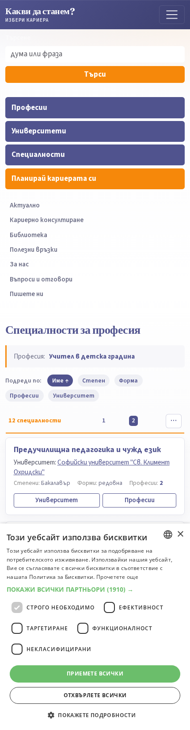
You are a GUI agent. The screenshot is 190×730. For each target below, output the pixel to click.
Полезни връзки (33, 249)
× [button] (180, 534)
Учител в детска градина (92, 356)
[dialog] (95, 626)
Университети (38, 131)
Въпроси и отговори (41, 279)
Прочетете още (117, 577)
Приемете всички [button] (95, 673)
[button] (95, 589)
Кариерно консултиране (47, 220)
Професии (29, 107)
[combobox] (167, 534)
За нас (19, 264)
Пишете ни (26, 294)
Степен (93, 380)
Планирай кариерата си (53, 178)
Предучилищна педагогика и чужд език (87, 449)
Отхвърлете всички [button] (95, 695)
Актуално (25, 205)
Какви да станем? (40, 14)
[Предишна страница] (77, 421)
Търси (95, 74)
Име (58, 380)
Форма (128, 380)
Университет (74, 395)
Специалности (38, 154)
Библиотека (28, 235)
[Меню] (172, 14)
